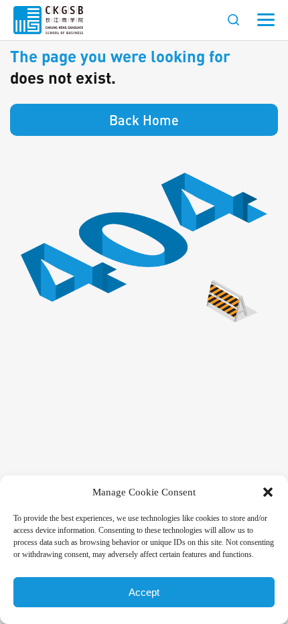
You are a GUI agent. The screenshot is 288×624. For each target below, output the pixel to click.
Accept (144, 592)
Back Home (144, 120)
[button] (268, 492)
